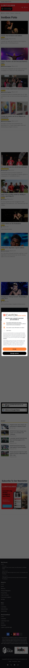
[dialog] (14, 334)
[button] (14, 331)
